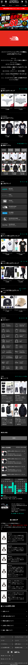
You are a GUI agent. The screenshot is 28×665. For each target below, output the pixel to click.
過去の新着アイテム (23, 143)
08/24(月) (24, 150)
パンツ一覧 (24, 261)
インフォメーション (19, 637)
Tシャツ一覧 (24, 234)
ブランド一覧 (24, 181)
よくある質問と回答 (5, 647)
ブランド (10, 5)
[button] (25, 102)
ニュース (17, 640)
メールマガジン (4, 644)
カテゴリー (17, 5)
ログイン (3, 637)
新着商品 (3, 5)
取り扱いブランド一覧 (5, 655)
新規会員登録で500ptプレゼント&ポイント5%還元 (14, 8)
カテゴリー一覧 (24, 318)
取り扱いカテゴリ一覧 (5, 659)
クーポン (3, 640)
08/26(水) (17, 150)
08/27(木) (11, 150)
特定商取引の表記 (18, 647)
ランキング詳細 (24, 88)
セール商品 (24, 5)
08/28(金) (4, 150)
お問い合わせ (21, 513)
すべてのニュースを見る (22, 376)
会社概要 (14, 513)
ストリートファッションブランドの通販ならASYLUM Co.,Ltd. (14, 663)
